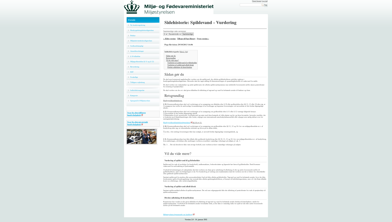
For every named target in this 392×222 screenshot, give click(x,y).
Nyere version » (203, 39)
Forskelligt (134, 77)
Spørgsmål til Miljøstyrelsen (140, 101)
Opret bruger (256, 1)
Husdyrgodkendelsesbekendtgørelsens (176, 122)
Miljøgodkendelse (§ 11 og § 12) (142, 61)
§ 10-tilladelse (135, 56)
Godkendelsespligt (136, 46)
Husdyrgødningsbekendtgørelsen (142, 30)
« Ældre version (169, 39)
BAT (132, 72)
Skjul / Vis (183, 52)
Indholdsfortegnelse (137, 90)
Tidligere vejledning (137, 82)
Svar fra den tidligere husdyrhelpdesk (136, 114)
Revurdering (134, 67)
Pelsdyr (133, 35)
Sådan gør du (171, 56)
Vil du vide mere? (172, 60)
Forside (131, 19)
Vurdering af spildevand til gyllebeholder (182, 63)
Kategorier (134, 95)
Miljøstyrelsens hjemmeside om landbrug (177, 214)
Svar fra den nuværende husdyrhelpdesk (137, 123)
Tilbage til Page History (186, 39)
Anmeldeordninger (137, 51)
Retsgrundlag (171, 58)
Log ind (265, 1)
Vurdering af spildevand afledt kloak (180, 65)
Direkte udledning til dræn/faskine (179, 67)
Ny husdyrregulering (137, 25)
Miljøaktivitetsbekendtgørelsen (141, 41)
